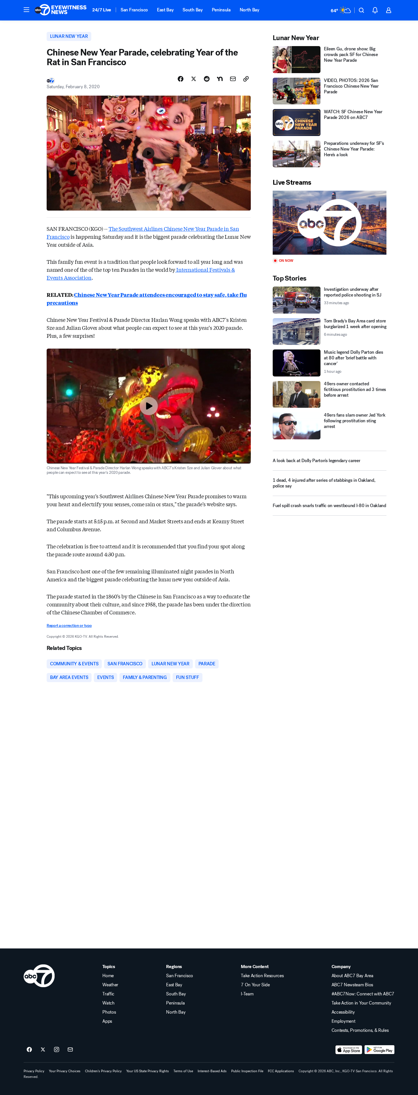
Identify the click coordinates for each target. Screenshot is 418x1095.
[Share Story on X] (193, 79)
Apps (107, 1021)
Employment (343, 1021)
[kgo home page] (39, 975)
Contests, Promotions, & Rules (360, 1030)
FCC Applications (281, 1071)
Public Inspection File (247, 1071)
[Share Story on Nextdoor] (220, 79)
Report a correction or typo (69, 625)
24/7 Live (101, 10)
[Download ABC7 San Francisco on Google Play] (379, 1049)
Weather (110, 985)
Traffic (108, 994)
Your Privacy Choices (64, 1071)
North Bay (249, 10)
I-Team (247, 994)
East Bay (165, 10)
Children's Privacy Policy (103, 1071)
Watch (108, 1003)
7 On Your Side (255, 985)
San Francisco (134, 10)
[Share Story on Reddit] (207, 79)
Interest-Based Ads (212, 1071)
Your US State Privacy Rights (147, 1071)
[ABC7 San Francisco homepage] (60, 10)
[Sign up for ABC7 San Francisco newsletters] (70, 1049)
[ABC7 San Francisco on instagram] (56, 1049)
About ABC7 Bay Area (352, 975)
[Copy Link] (246, 79)
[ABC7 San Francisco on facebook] (29, 1049)
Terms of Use (183, 1071)
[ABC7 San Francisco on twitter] (43, 1049)
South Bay (192, 10)
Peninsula (221, 10)
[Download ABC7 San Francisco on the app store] (349, 1049)
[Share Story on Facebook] (180, 79)
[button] (26, 9)
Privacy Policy (34, 1071)
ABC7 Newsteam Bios (352, 985)
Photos (109, 1012)
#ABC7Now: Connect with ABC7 (363, 994)
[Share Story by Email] (233, 79)
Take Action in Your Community (361, 1003)
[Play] (329, 223)
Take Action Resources (262, 975)
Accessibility (343, 1012)
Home (108, 975)
